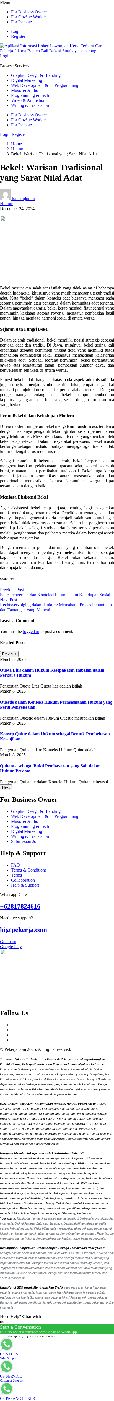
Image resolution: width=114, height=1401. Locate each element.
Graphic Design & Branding (36, 75)
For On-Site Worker (28, 16)
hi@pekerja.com (23, 929)
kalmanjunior (23, 198)
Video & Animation (28, 100)
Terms (16, 875)
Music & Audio (24, 90)
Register (18, 36)
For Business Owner (29, 11)
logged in (31, 631)
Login (16, 31)
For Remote (21, 21)
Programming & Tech (30, 95)
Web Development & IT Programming (44, 85)
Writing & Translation (30, 105)
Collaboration (23, 880)
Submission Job (24, 841)
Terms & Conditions (28, 870)
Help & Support (25, 885)
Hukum (17, 148)
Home (16, 143)
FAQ (15, 865)
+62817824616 (20, 906)
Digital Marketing (26, 80)
